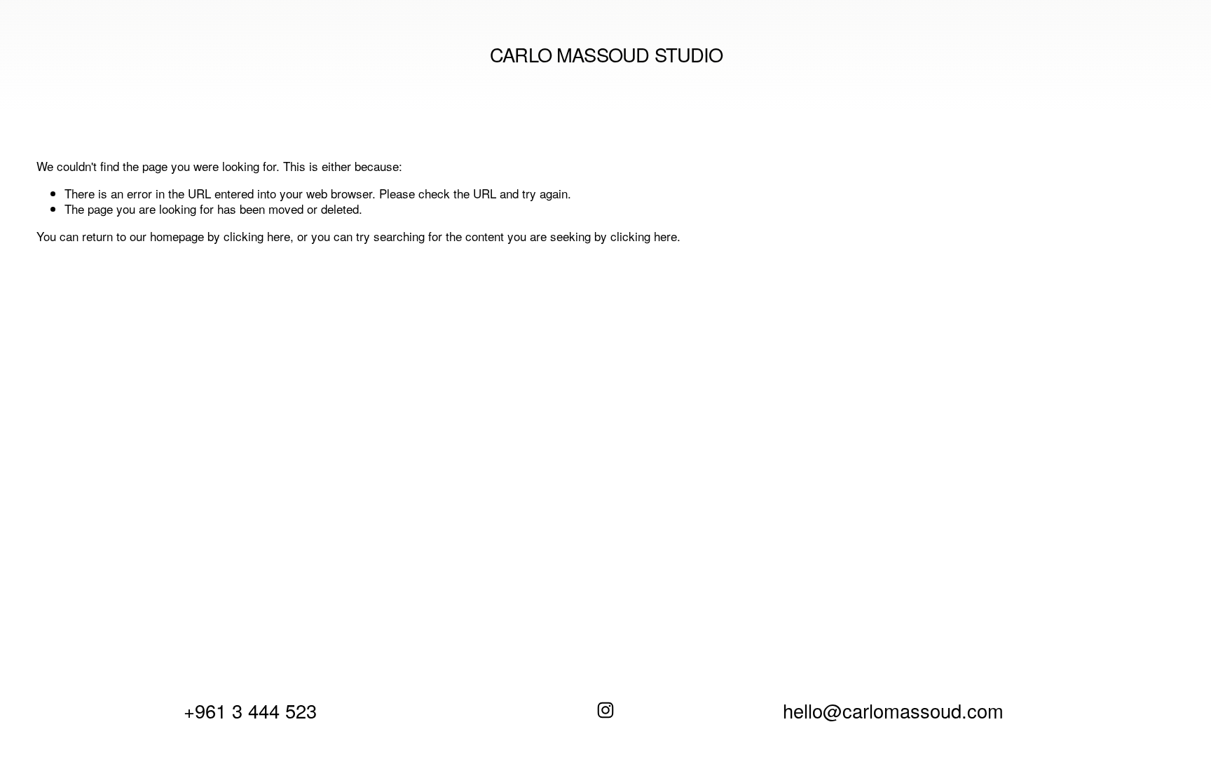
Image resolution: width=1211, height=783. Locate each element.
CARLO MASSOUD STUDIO (606, 54)
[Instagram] (605, 710)
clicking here (257, 236)
